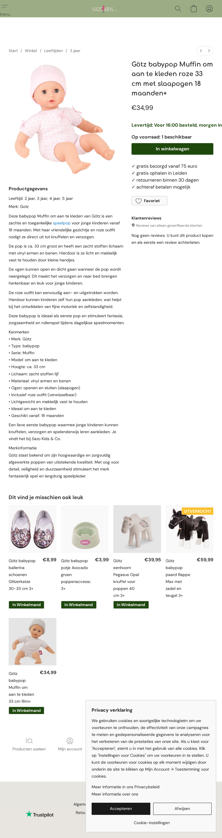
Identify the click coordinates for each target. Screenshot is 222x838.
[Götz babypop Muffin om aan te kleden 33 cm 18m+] (32, 642)
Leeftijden (53, 50)
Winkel (31, 50)
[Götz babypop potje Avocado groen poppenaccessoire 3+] (85, 529)
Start (13, 50)
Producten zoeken (29, 749)
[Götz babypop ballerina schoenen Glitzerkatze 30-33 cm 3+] (32, 529)
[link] (152, 820)
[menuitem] (201, 51)
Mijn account (70, 749)
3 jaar (75, 50)
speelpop (62, 223)
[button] (103, 8)
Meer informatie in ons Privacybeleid (126, 786)
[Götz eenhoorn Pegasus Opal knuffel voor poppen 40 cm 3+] (137, 529)
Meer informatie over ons (115, 794)
